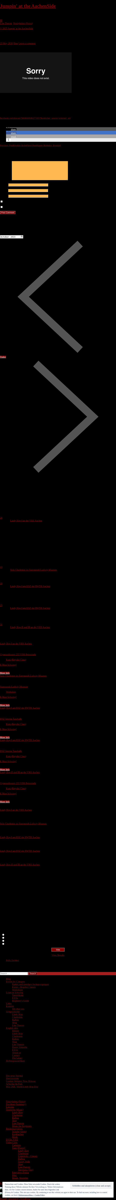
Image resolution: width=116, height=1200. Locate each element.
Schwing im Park (14, 1084)
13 (1, 567)
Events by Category (15, 981)
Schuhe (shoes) (19, 1131)
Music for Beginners (22, 1126)
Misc (14, 1175)
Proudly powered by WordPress (15, 1198)
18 (1, 583)
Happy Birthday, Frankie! (44, 145)
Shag (14, 1022)
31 (1, 624)
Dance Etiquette (19, 1047)
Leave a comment (27, 43)
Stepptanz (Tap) (25, 1169)
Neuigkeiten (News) (23, 23)
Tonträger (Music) (14, 1109)
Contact (15, 1055)
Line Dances (6, 23)
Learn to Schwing (14, 992)
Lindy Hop (17, 1014)
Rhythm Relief (13, 145)
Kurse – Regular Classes (23, 987)
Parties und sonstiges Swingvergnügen (30, 984)
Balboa (15, 1020)
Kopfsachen (18, 1134)
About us (16, 1052)
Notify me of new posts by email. (19, 207)
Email (3, 190)
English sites (12, 1028)
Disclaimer (17, 1058)
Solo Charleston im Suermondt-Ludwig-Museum (33, 570)
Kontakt (10, 1006)
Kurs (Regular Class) (16, 659)
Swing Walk (24, 1161)
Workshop (11, 692)
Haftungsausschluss (15, 1061)
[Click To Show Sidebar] (1, 20)
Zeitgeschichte (13, 1011)
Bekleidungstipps (14, 1128)
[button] (11, 129)
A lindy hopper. (12, 938)
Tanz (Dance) (18, 1148)
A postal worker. (13, 935)
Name (4, 184)
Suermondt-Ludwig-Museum (14, 686)
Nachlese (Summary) (16, 1104)
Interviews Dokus (20, 1172)
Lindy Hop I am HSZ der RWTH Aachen (30, 586)
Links (8, 1003)
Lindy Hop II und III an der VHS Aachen (30, 627)
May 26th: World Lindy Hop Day (22, 1086)
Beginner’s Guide (20, 1000)
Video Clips (11, 1142)
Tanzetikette (18, 995)
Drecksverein (12, 1078)
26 (1, 518)
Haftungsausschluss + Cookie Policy (31, 1195)
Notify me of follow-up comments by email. (24, 201)
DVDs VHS (12, 1139)
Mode (15, 1137)
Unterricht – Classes (27, 1156)
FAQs (15, 998)
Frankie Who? (12, 941)
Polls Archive (12, 960)
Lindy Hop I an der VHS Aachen (26, 520)
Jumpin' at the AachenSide (28, 6)
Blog (8, 979)
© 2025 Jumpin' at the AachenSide (16, 28)
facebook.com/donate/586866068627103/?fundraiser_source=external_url (35, 118)
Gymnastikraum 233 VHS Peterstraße (18, 654)
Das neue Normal (14, 1075)
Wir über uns (18, 1009)
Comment (5, 179)
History (15, 1031)
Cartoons (16, 1145)
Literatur (10, 1107)
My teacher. (11, 944)
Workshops (17, 990)
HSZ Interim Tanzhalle (11, 719)
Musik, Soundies (20, 1178)
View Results (58, 955)
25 (1, 605)
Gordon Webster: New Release (21, 1081)
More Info (5, 673)
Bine (15, 43)
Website (4, 196)
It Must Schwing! (8, 665)
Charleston (17, 1017)
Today (3, 357)
